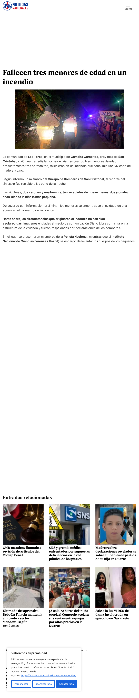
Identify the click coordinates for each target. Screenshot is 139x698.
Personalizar (21, 683)
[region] (44, 669)
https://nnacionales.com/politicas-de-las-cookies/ (48, 675)
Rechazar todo (43, 683)
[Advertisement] (69, 37)
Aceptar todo (66, 683)
